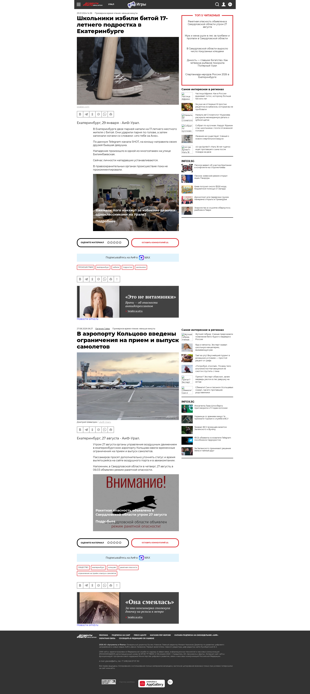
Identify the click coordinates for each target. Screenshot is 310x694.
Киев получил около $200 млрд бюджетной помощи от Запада (210, 187)
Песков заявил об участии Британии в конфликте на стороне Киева (212, 166)
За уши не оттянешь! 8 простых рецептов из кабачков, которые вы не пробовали (214, 107)
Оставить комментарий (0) (155, 243)
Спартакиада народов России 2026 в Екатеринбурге (207, 76)
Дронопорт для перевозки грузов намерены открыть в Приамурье (211, 198)
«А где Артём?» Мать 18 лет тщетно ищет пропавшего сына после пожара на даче (212, 149)
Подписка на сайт (121, 635)
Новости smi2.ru (87, 318)
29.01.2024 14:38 (84, 13)
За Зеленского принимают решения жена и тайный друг (212, 449)
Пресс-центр (140, 635)
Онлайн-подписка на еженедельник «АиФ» (196, 635)
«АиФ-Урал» (105, 422)
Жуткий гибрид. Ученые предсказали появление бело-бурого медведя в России (214, 336)
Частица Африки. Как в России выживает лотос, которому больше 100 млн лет (213, 96)
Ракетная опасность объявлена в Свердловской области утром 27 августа (207, 24)
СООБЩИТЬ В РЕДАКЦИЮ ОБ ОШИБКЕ (136, 638)
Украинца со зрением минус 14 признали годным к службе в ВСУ (211, 417)
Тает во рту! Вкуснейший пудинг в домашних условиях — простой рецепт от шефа (212, 358)
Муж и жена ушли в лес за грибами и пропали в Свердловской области (207, 37)
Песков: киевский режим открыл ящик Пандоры (210, 177)
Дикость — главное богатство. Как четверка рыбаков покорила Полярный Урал (207, 63)
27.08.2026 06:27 (85, 328)
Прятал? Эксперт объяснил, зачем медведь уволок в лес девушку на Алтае (212, 379)
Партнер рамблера (127, 682)
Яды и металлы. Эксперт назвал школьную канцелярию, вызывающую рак (211, 347)
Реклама (103, 635)
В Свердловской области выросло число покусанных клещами (207, 50)
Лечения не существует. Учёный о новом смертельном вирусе (212, 137)
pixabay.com (83, 107)
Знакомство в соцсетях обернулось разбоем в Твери (212, 209)
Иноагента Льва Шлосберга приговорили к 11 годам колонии (210, 407)
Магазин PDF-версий (160, 635)
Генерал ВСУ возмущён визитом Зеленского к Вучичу (210, 428)
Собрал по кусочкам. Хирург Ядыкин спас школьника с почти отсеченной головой (214, 128)
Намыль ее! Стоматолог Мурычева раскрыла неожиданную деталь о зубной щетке (212, 117)
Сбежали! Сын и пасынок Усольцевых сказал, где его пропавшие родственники (214, 390)
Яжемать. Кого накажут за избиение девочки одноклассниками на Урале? (135, 212)
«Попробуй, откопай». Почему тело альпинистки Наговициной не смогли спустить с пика (213, 368)
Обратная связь (107, 638)
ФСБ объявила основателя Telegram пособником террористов (212, 439)
